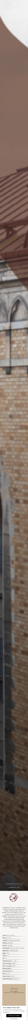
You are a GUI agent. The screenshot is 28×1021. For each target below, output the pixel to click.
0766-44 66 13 (7, 1000)
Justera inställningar (13, 1018)
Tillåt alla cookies (14, 1015)
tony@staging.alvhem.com (18, 1000)
